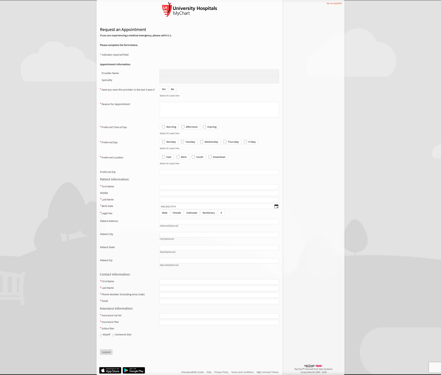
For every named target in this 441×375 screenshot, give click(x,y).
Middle (104, 193)
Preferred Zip (108, 172)
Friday (252, 141)
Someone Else (123, 334)
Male (164, 212)
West (184, 157)
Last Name (108, 199)
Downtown (219, 157)
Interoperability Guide (192, 372)
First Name (108, 186)
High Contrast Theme (267, 372)
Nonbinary (209, 212)
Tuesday (190, 141)
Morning (171, 126)
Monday (171, 141)
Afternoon (192, 126)
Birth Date (107, 206)
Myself (106, 334)
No (172, 89)
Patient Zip (106, 260)
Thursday (233, 141)
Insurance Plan (110, 322)
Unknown (191, 212)
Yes (164, 89)
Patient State (107, 247)
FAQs (209, 372)
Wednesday (211, 141)
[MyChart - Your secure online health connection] (189, 9)
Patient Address (109, 221)
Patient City (106, 234)
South (199, 157)
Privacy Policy (221, 372)
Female (177, 212)
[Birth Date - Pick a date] (276, 206)
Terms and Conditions (242, 372)
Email (105, 301)
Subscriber (108, 328)
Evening (212, 126)
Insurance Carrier (112, 315)
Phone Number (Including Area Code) (123, 294)
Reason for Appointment (116, 104)
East (168, 157)
